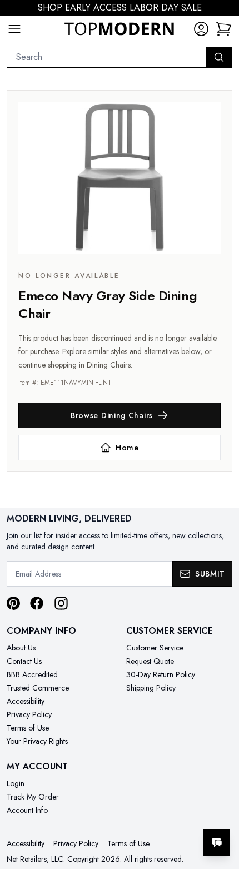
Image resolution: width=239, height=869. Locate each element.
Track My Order (33, 796)
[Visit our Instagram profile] (61, 603)
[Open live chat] (216, 842)
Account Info (27, 810)
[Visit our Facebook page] (36, 603)
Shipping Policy (151, 687)
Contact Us (24, 661)
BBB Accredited (32, 674)
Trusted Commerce (38, 687)
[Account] (201, 29)
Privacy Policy (29, 714)
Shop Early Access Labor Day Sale (120, 7)
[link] (223, 29)
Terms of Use (28, 727)
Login (15, 783)
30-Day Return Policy (160, 674)
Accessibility (25, 701)
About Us (21, 647)
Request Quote (150, 661)
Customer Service (154, 647)
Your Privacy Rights (37, 741)
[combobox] (106, 57)
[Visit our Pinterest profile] (13, 603)
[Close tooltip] (221, 808)
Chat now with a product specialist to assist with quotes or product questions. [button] (154, 813)
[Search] (219, 57)
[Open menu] (14, 29)
